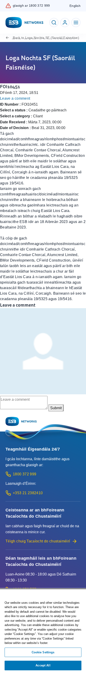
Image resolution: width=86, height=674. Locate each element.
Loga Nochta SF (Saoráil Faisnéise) (46, 37)
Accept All (43, 665)
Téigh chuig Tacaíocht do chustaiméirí (38, 541)
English (74, 6)
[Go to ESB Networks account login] (64, 22)
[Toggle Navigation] (75, 22)
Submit (56, 408)
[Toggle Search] (53, 22)
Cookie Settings (43, 652)
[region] (43, 631)
